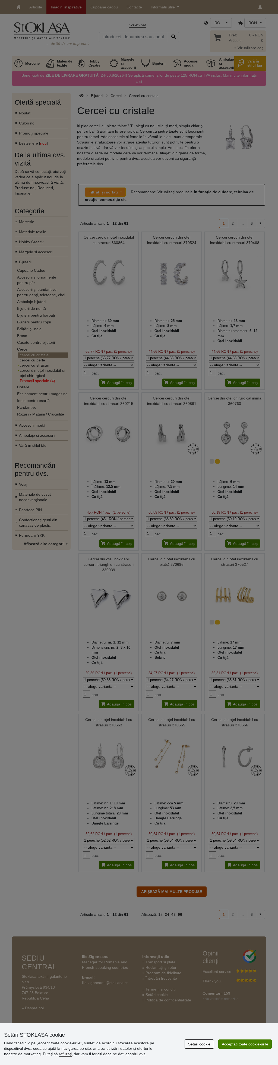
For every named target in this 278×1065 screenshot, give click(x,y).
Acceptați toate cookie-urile (245, 1044)
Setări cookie (199, 1044)
